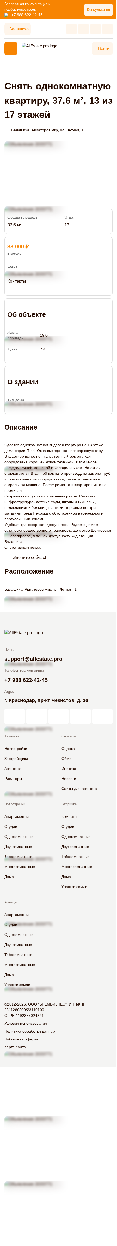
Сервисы (68, 736)
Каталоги (11, 736)
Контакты (16, 281)
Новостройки (14, 804)
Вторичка (69, 804)
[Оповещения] (107, 29)
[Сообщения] (95, 29)
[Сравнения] (83, 29)
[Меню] (10, 48)
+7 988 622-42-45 (26, 14)
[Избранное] (71, 29)
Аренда (10, 902)
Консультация (98, 10)
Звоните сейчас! (29, 557)
